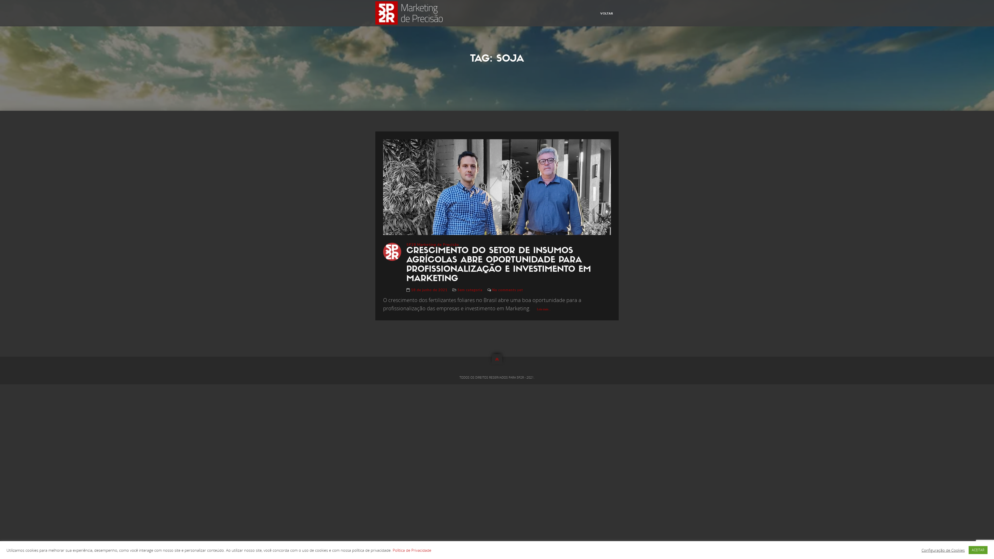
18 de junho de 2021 (429, 290)
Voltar (606, 13)
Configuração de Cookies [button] (943, 550)
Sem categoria (470, 290)
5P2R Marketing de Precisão (432, 244)
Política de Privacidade (412, 550)
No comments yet (507, 290)
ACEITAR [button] (978, 550)
